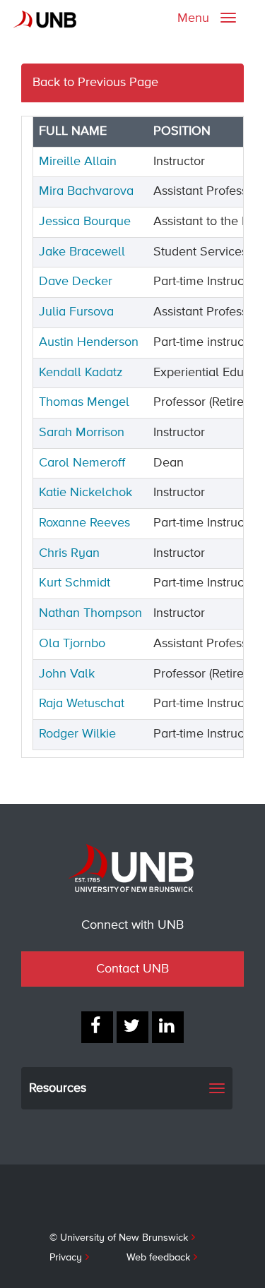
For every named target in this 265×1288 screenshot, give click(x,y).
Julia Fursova (76, 312)
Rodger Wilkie (77, 734)
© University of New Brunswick (118, 1238)
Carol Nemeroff (82, 463)
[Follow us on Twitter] (132, 1027)
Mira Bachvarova (86, 191)
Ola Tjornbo (72, 643)
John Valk (67, 674)
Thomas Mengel (84, 402)
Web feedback (158, 1258)
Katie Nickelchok (85, 492)
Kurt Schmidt (74, 583)
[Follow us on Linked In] (168, 1027)
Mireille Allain (78, 161)
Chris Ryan (69, 553)
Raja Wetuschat (81, 703)
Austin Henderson (89, 342)
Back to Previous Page (95, 82)
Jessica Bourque (85, 221)
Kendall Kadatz (81, 372)
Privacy (65, 1258)
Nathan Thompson (90, 613)
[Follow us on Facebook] (97, 1027)
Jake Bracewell (82, 252)
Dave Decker (75, 281)
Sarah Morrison (81, 432)
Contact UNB (132, 969)
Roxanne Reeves (84, 523)
